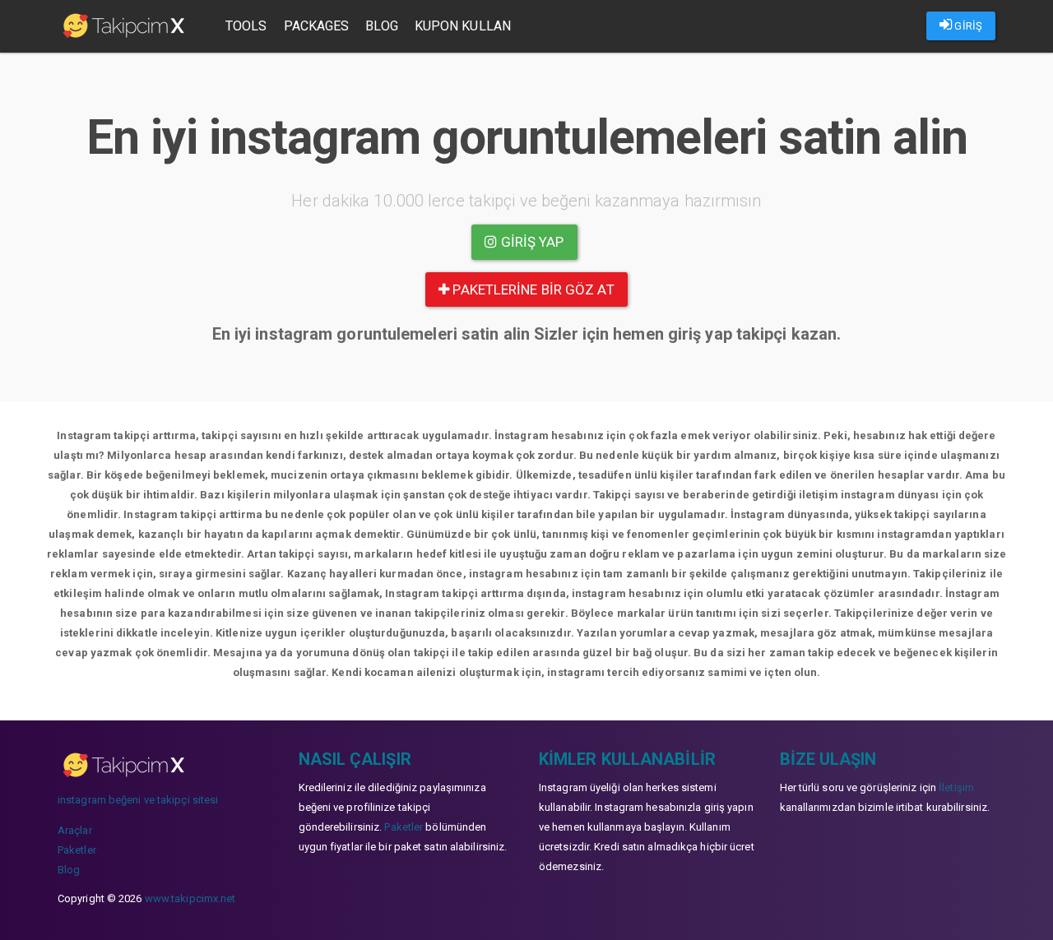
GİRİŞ (967, 26)
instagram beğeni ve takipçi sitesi (138, 800)
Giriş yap (531, 242)
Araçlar (75, 830)
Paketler (77, 850)
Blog (381, 26)
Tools (246, 26)
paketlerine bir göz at (531, 289)
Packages (317, 26)
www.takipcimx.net (190, 898)
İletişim (956, 787)
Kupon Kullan (463, 26)
